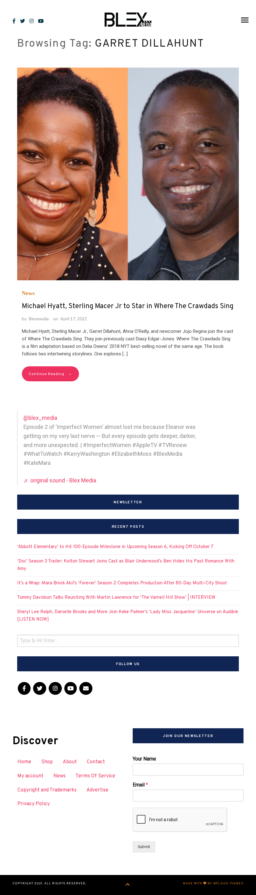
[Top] (128, 885)
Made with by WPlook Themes (213, 884)
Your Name (144, 759)
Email (140, 785)
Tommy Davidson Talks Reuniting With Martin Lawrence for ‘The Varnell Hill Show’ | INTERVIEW (116, 598)
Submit (144, 846)
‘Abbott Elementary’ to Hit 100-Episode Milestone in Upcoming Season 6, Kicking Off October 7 (115, 547)
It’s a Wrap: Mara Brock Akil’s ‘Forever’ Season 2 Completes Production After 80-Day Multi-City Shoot (122, 583)
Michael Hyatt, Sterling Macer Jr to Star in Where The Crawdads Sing (128, 306)
